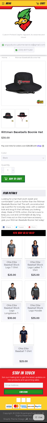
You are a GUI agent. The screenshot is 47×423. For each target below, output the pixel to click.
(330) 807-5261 (25, 50)
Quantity (5, 165)
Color (4, 153)
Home (4, 57)
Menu (8, 3)
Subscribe (23, 392)
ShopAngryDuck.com (30, 413)
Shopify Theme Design (14, 419)
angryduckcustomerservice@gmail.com (24, 44)
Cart (42, 3)
